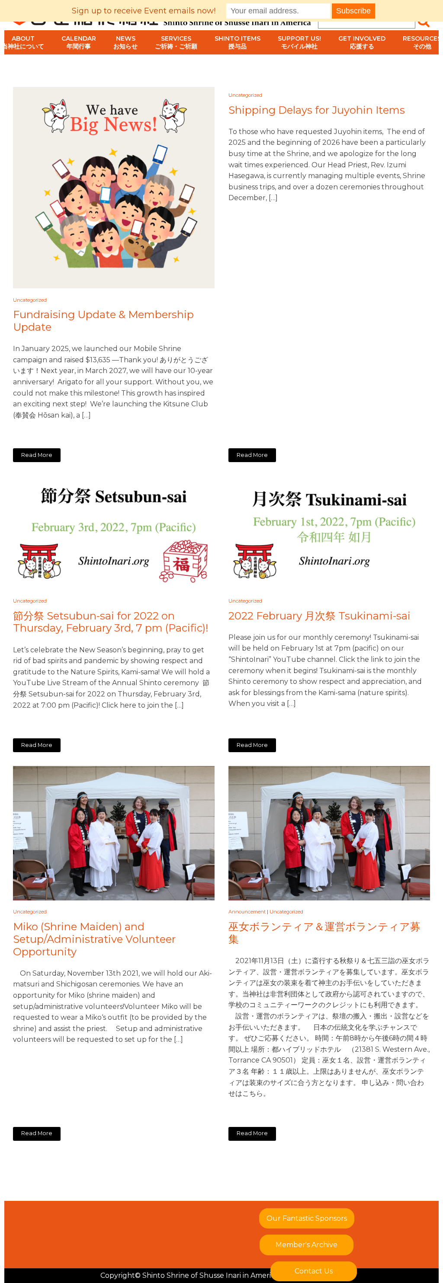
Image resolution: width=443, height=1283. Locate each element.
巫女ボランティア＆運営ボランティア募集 (324, 933)
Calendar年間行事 (78, 42)
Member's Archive (306, 1245)
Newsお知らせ (125, 42)
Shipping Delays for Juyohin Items (316, 110)
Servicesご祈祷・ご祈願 (176, 42)
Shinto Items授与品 (237, 42)
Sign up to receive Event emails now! (143, 11)
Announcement (247, 912)
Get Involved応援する (361, 42)
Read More (36, 455)
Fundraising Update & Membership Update (103, 321)
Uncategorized (30, 300)
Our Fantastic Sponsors (306, 1218)
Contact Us (314, 1271)
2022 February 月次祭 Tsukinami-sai (319, 616)
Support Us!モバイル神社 (299, 42)
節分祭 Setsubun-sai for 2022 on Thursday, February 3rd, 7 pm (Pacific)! (111, 622)
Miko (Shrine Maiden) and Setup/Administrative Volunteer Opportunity (94, 939)
